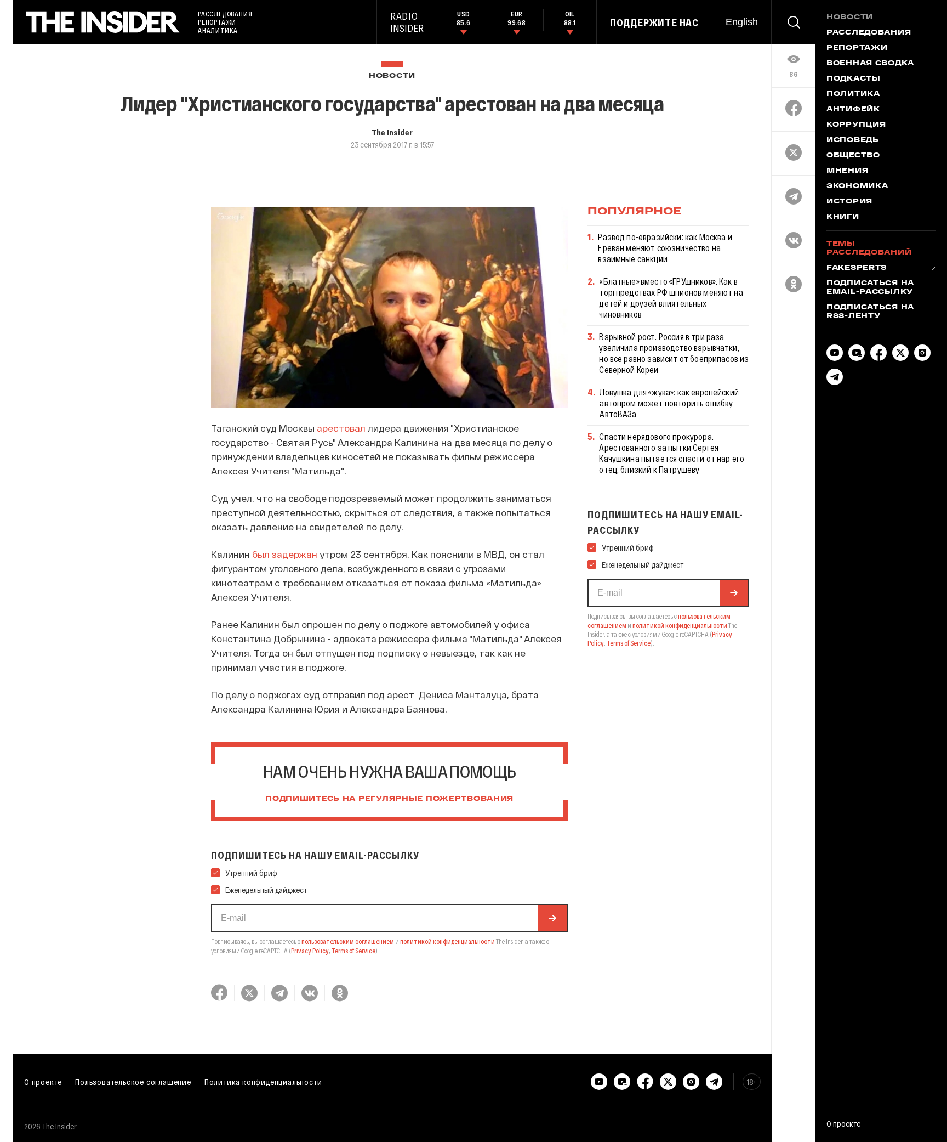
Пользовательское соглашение (133, 1082)
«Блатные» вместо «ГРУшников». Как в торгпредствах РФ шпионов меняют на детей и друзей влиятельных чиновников (671, 297)
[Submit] (552, 918)
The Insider (392, 132)
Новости (392, 76)
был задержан (284, 554)
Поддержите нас (654, 22)
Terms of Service (353, 950)
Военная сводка (870, 63)
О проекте (43, 1082)
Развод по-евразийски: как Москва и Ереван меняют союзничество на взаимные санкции (665, 247)
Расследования (868, 33)
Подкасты (853, 79)
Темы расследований (868, 248)
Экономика (857, 186)
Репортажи (856, 48)
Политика (853, 94)
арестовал (341, 427)
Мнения (847, 171)
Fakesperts (856, 268)
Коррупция (856, 125)
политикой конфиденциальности (447, 941)
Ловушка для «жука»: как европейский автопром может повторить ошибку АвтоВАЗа (669, 403)
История (849, 202)
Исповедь (852, 140)
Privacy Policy (310, 950)
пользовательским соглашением (347, 941)
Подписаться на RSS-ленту (870, 312)
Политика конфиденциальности (263, 1082)
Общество (853, 155)
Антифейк (853, 109)
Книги (842, 217)
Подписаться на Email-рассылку (870, 288)
